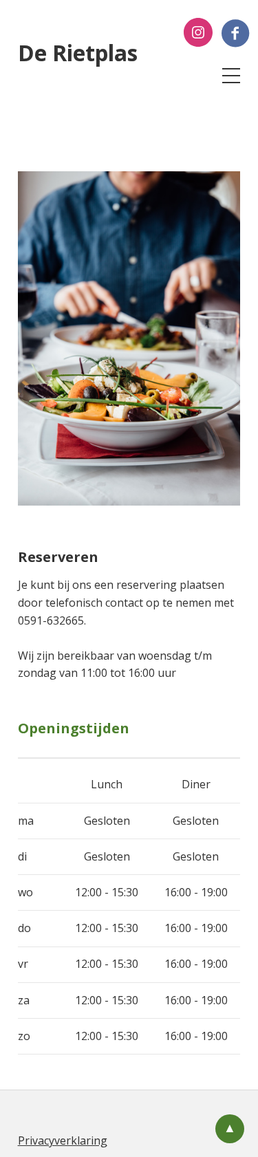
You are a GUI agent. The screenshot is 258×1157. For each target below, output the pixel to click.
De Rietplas (78, 52)
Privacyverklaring (62, 1140)
